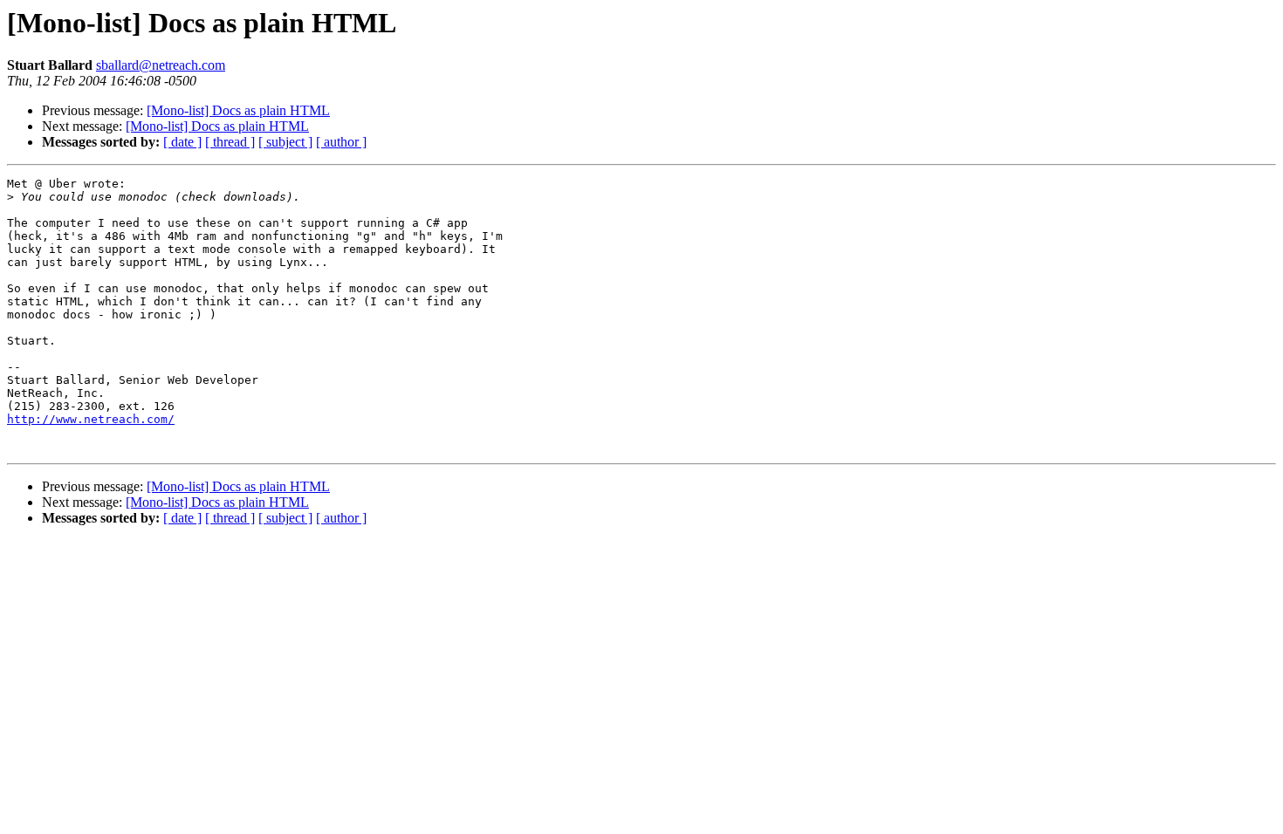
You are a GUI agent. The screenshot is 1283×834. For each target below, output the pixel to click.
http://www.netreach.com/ (91, 419)
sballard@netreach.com (160, 65)
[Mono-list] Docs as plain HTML (238, 110)
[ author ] (341, 141)
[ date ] (182, 141)
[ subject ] (285, 141)
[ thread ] (230, 141)
